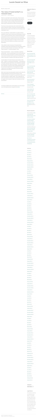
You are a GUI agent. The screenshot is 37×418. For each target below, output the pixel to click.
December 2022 (29, 216)
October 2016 (29, 361)
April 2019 (28, 302)
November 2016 (29, 359)
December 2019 (29, 285)
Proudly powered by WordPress (6, 415)
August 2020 (29, 271)
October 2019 (29, 289)
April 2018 (28, 324)
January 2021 (29, 261)
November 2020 (29, 265)
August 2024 (29, 183)
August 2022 (29, 224)
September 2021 (29, 246)
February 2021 (29, 259)
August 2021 (29, 248)
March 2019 (29, 304)
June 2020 (29, 275)
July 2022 (28, 226)
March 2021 (29, 257)
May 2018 (28, 322)
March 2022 (29, 234)
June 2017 (28, 345)
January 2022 (29, 238)
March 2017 (29, 351)
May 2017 (28, 347)
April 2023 (28, 207)
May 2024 (28, 187)
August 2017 (29, 341)
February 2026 (29, 160)
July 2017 (28, 343)
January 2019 (29, 308)
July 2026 (28, 150)
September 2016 (29, 363)
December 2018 (29, 310)
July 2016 (28, 367)
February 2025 (29, 175)
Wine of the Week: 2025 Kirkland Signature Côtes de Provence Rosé (31, 55)
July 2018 (28, 318)
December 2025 (29, 162)
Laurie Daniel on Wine (18, 2)
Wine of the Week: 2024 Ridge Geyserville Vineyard (31, 72)
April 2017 (28, 349)
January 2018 (29, 330)
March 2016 (29, 375)
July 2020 (28, 273)
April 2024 (28, 189)
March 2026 (29, 158)
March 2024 (29, 191)
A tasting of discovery (30, 75)
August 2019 (29, 293)
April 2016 (28, 373)
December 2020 (29, 263)
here (19, 87)
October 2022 (29, 220)
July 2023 (28, 201)
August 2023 (29, 199)
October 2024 (29, 179)
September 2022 (29, 222)
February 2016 (29, 377)
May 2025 (28, 173)
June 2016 (28, 369)
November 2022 (29, 218)
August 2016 (29, 365)
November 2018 (29, 312)
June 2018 (28, 320)
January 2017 (29, 355)
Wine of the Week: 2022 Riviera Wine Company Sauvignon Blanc (31, 130)
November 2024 (29, 177)
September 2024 (29, 181)
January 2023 (29, 214)
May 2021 (28, 255)
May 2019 (28, 300)
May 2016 (28, 371)
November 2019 (29, 287)
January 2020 (29, 283)
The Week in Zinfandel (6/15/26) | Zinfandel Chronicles (31, 120)
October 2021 (29, 244)
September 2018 (29, 314)
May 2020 (28, 277)
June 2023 (28, 203)
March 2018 (29, 326)
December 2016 (29, 357)
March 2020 (29, 279)
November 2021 (29, 242)
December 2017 (29, 332)
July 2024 (28, 185)
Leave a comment (11, 15)
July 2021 (28, 250)
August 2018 (29, 316)
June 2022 (28, 228)
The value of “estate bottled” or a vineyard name (12, 13)
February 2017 (29, 353)
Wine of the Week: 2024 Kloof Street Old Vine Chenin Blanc (31, 61)
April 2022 (28, 232)
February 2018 (29, 328)
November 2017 (29, 334)
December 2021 (29, 240)
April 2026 (29, 156)
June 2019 (28, 298)
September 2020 (30, 269)
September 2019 (29, 291)
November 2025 (29, 164)
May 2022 (28, 230)
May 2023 (28, 205)
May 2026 (28, 154)
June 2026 (29, 152)
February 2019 (29, 306)
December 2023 (29, 193)
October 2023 (29, 195)
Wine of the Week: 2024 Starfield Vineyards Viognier (31, 67)
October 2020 (29, 267)
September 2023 (29, 197)
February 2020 (29, 281)
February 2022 (29, 236)
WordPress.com (11, 416)
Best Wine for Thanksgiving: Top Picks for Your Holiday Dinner (31, 139)
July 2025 (28, 171)
